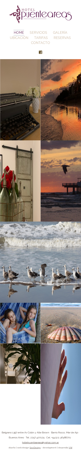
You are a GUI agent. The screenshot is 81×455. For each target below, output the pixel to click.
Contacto (40, 43)
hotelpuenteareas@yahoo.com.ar (40, 442)
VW (70, 447)
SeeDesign (35, 447)
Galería (60, 33)
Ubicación (19, 38)
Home (19, 33)
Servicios (38, 33)
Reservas (62, 38)
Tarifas (41, 38)
